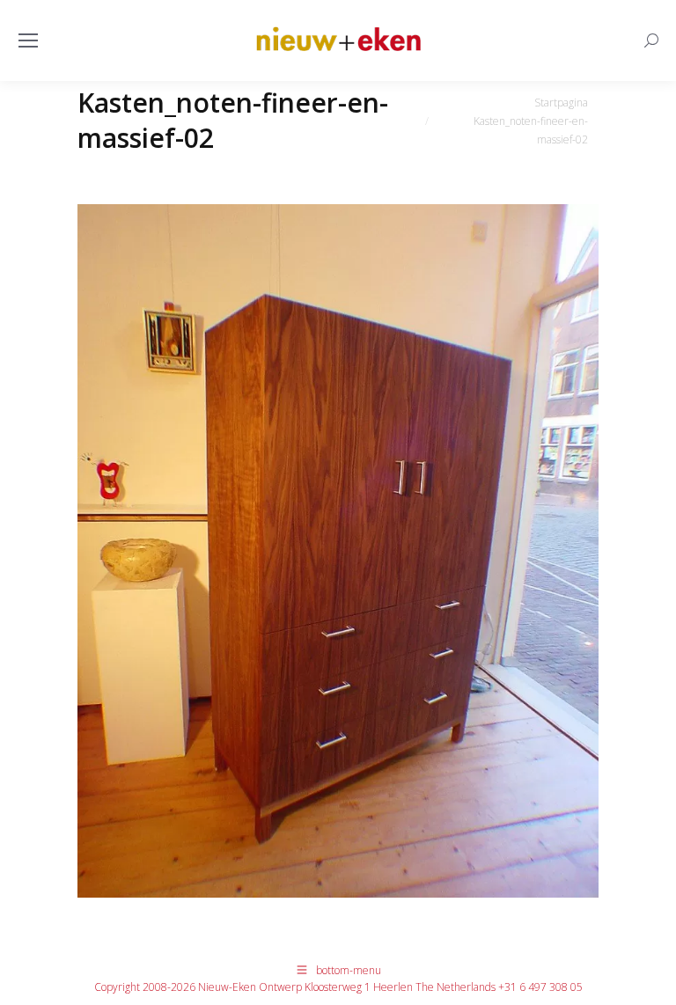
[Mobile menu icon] (28, 40)
